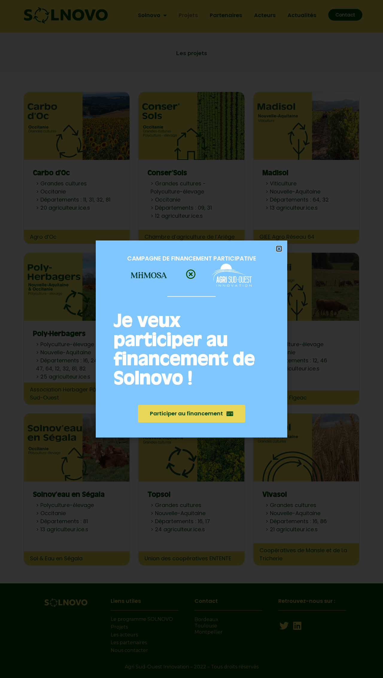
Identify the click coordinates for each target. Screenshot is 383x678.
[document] (191, 339)
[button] (279, 248)
